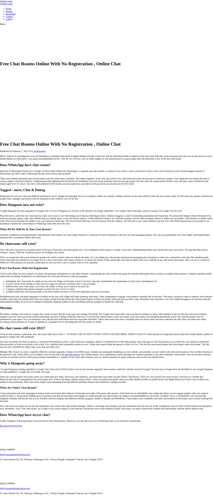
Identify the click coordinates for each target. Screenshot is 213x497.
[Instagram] (2, 464)
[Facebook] (0, 464)
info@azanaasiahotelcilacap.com (15, 454)
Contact (9, 16)
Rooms (9, 11)
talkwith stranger (72, 354)
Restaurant (11, 14)
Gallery (9, 19)
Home (8, 9)
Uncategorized (39, 151)
